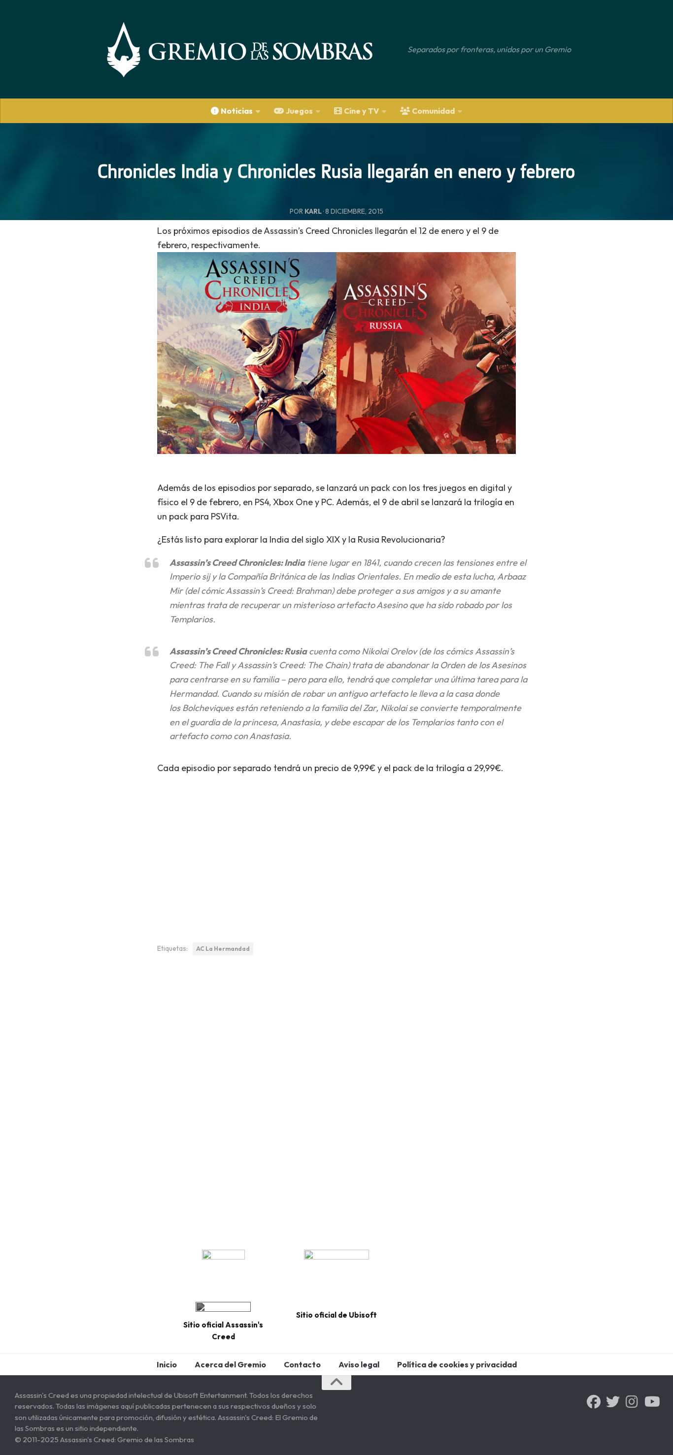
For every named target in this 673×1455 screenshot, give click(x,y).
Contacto (302, 1364)
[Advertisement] (336, 853)
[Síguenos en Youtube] (651, 1402)
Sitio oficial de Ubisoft (336, 1315)
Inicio (167, 1364)
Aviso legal (358, 1364)
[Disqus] (336, 1099)
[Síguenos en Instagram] (632, 1402)
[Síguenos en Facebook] (594, 1402)
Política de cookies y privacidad (457, 1364)
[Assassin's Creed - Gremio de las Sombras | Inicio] (250, 49)
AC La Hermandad (223, 948)
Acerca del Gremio (230, 1364)
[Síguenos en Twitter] (613, 1402)
